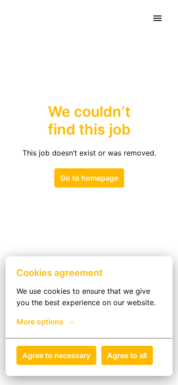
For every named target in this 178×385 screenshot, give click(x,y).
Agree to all (127, 355)
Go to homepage (89, 177)
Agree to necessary (56, 355)
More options (39, 321)
